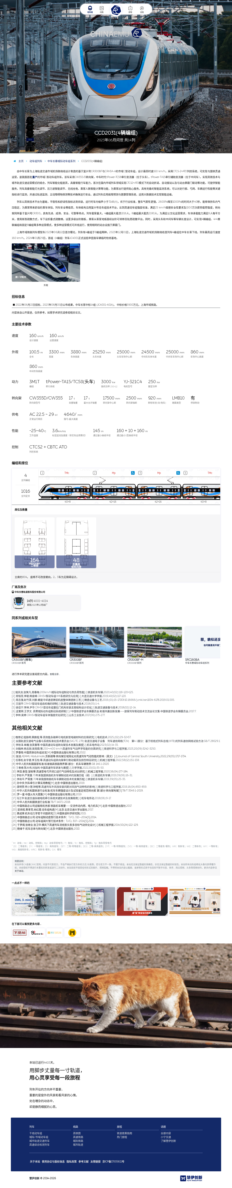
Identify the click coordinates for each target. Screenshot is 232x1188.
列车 (31, 1126)
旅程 (130, 12)
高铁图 (77, 1133)
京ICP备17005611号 (113, 1161)
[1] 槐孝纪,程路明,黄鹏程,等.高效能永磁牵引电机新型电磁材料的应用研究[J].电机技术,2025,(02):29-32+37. (71, 737)
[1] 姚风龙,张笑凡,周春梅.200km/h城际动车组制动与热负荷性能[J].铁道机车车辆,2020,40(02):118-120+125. (73, 692)
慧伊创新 (34, 1178)
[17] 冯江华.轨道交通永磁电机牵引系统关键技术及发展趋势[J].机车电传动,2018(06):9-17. (61, 798)
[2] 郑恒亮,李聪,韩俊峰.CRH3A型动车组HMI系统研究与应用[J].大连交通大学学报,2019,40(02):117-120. (69, 696)
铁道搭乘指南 (124, 1133)
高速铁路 (78, 1137)
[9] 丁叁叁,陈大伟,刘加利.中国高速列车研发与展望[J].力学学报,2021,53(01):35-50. (58, 767)
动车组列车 (35, 161)
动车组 (90, 12)
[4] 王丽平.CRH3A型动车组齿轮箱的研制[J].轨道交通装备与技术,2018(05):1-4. (56, 703)
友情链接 (95, 1161)
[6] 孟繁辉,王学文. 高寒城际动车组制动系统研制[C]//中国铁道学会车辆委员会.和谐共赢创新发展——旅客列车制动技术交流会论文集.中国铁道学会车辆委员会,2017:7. (104, 711)
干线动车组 (35, 1133)
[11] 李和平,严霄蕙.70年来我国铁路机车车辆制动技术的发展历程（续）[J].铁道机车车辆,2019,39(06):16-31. (72, 775)
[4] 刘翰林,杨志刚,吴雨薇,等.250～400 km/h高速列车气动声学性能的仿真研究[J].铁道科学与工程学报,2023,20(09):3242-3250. (84, 748)
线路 (101, 12)
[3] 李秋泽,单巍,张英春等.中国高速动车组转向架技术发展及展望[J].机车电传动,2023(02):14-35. (65, 744)
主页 (21, 161)
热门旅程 (122, 1137)
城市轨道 (78, 1144)
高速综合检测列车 (39, 1144)
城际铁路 (78, 1140)
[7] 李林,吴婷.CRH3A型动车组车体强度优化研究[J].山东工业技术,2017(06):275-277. (58, 715)
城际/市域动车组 (38, 1137)
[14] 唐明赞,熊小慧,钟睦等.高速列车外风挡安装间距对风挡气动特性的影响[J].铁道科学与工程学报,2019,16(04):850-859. (79, 786)
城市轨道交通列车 (39, 1140)
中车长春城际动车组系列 (61, 161)
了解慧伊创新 (168, 1140)
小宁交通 (166, 1137)
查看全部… (55, 674)
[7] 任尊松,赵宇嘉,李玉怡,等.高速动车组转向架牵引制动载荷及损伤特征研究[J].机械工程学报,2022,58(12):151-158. (76, 760)
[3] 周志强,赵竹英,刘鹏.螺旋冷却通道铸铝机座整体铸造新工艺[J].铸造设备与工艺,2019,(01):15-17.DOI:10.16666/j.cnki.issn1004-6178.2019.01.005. (93, 699)
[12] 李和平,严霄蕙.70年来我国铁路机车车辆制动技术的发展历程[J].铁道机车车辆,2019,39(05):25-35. (69, 779)
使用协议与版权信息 (53, 1161)
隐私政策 (72, 1161)
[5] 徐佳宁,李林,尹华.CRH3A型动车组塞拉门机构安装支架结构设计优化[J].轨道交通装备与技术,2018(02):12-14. (74, 707)
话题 (142, 12)
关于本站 (19, 871)
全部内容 (166, 1133)
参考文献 (83, 1161)
